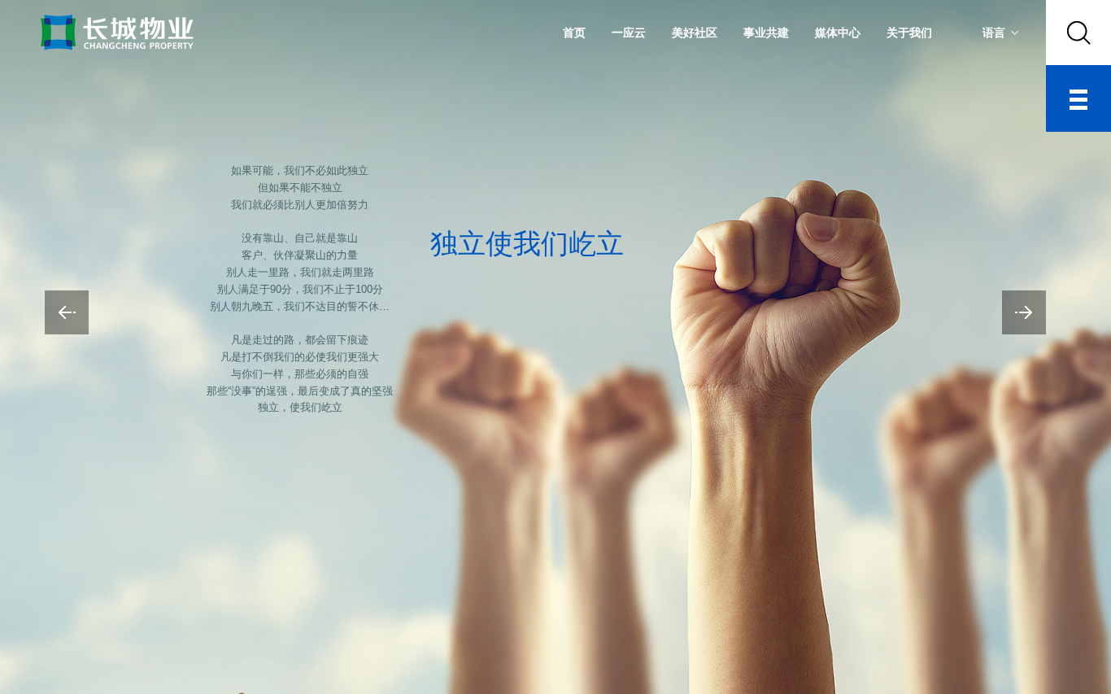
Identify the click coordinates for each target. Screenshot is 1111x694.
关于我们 (909, 32)
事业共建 (766, 32)
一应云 (629, 32)
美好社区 (694, 32)
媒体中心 (837, 32)
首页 (574, 32)
